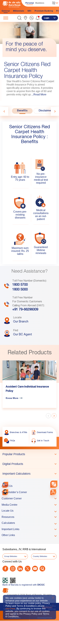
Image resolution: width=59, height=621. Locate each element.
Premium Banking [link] (44, 11)
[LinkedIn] (20, 568)
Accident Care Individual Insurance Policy (27, 389)
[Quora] (42, 568)
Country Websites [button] (40, 556)
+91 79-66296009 (25, 309)
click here (10, 608)
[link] (25, 18)
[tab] (22, 111)
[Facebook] (5, 568)
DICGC (41, 584)
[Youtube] (35, 568)
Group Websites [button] (10, 556)
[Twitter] (27, 568)
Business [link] (39, 3)
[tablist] (29, 463)
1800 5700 (20, 285)
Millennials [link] (18, 11)
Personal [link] (29, 3)
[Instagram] (13, 568)
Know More (12, 398)
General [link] (6, 11)
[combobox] (54, 484)
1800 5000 (20, 289)
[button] (19, 18)
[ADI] (5, 492)
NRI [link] (29, 11)
